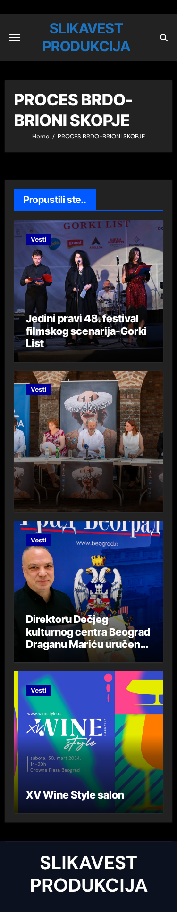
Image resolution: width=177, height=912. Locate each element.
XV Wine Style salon (75, 795)
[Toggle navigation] (14, 37)
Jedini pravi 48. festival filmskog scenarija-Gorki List (86, 330)
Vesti (39, 239)
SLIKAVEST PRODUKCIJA (89, 873)
